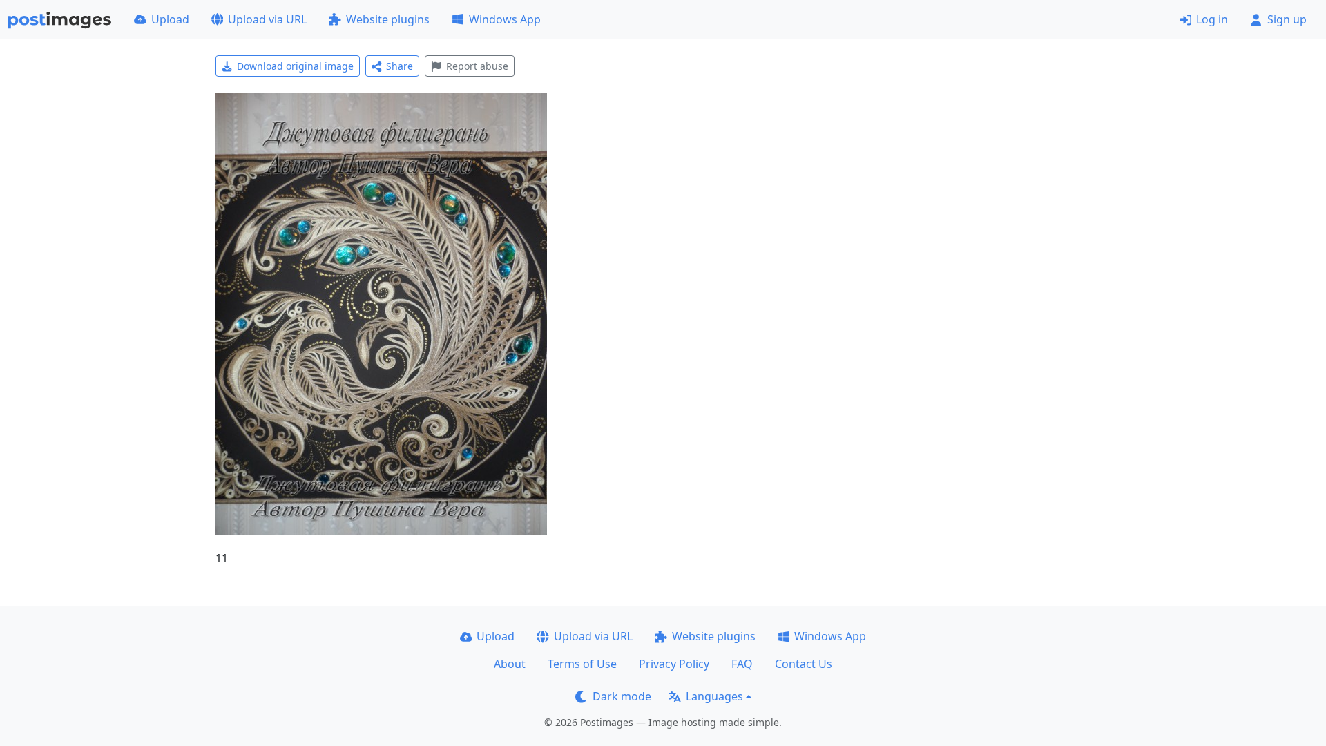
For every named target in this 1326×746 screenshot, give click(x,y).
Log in (1212, 19)
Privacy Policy (674, 663)
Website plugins (388, 19)
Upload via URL (267, 19)
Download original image (295, 66)
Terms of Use (582, 663)
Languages (714, 696)
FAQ (742, 663)
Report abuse (477, 66)
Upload (170, 19)
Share (399, 66)
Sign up (1287, 19)
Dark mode (622, 696)
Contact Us (803, 663)
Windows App (505, 19)
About (510, 663)
